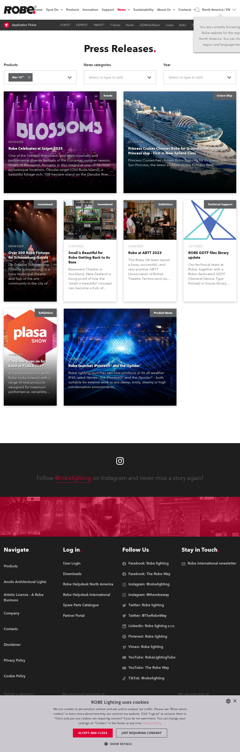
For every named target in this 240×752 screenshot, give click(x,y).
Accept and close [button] (92, 733)
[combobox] (34, 77)
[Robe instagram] (120, 461)
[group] (31, 581)
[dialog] (120, 723)
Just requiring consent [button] (141, 733)
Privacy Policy (152, 723)
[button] (29, 77)
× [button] (234, 701)
